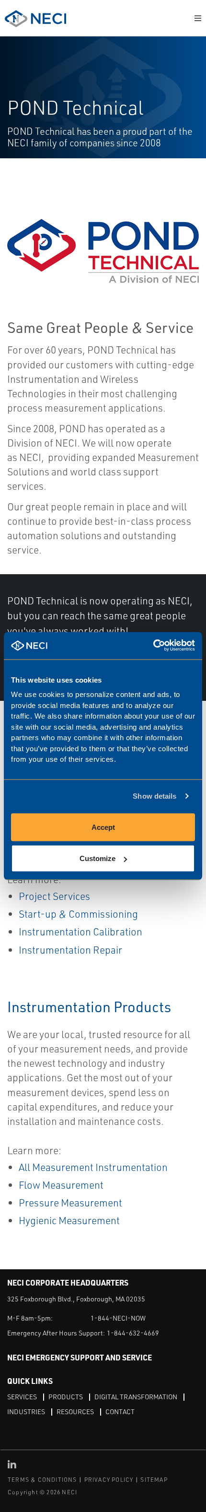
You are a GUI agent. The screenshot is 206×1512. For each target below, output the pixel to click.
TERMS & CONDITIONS (42, 1479)
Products (65, 1397)
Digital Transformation (135, 1397)
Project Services (54, 896)
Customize (97, 858)
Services (22, 1397)
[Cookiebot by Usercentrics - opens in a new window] (153, 645)
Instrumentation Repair (70, 950)
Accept (103, 827)
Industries (26, 1411)
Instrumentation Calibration (80, 931)
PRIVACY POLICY (109, 1479)
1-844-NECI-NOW (118, 1318)
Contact (120, 1411)
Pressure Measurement (70, 1202)
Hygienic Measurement (69, 1220)
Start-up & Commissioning (78, 914)
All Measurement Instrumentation (93, 1167)
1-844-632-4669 (133, 1333)
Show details (154, 796)
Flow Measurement (61, 1185)
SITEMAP (153, 1479)
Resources (75, 1411)
